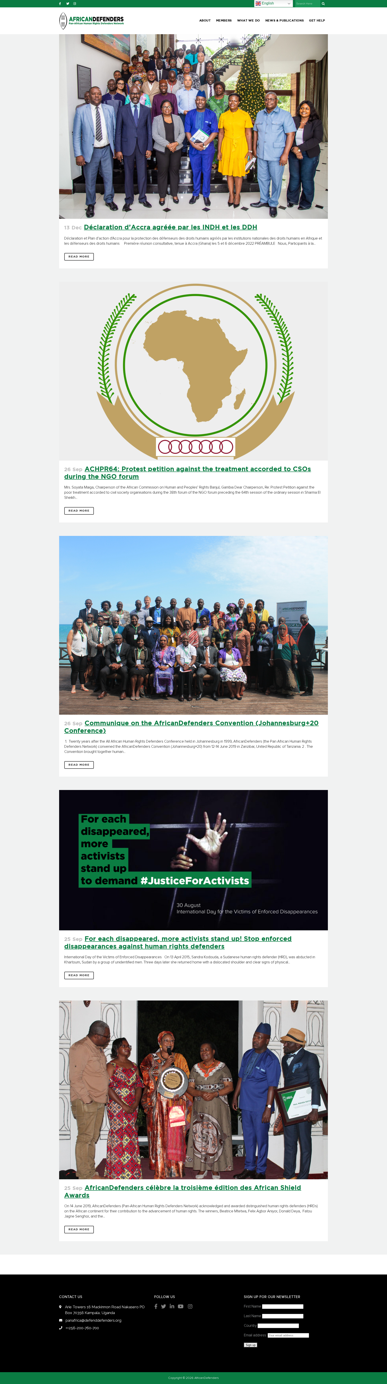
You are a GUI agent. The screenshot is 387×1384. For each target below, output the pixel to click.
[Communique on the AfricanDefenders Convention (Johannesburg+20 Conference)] (193, 625)
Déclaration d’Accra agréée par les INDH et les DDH (170, 227)
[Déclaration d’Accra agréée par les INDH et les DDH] (193, 126)
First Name (252, 1306)
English (267, 3)
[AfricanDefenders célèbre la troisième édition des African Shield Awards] (193, 1090)
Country (250, 1326)
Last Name (252, 1316)
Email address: (256, 1335)
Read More (79, 256)
